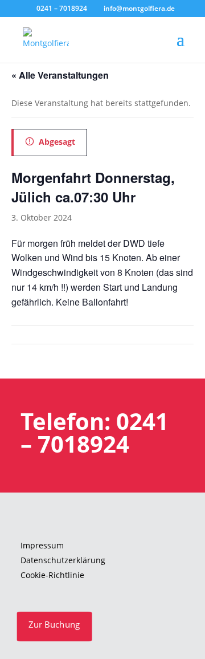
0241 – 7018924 (61, 8)
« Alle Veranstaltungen (60, 75)
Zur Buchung (54, 624)
